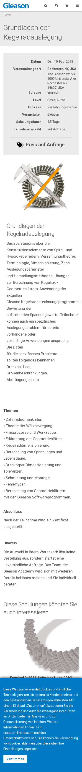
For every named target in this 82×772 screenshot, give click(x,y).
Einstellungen (13, 749)
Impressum (25, 733)
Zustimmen (15, 759)
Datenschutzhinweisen (19, 738)
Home (7, 15)
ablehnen (28, 743)
